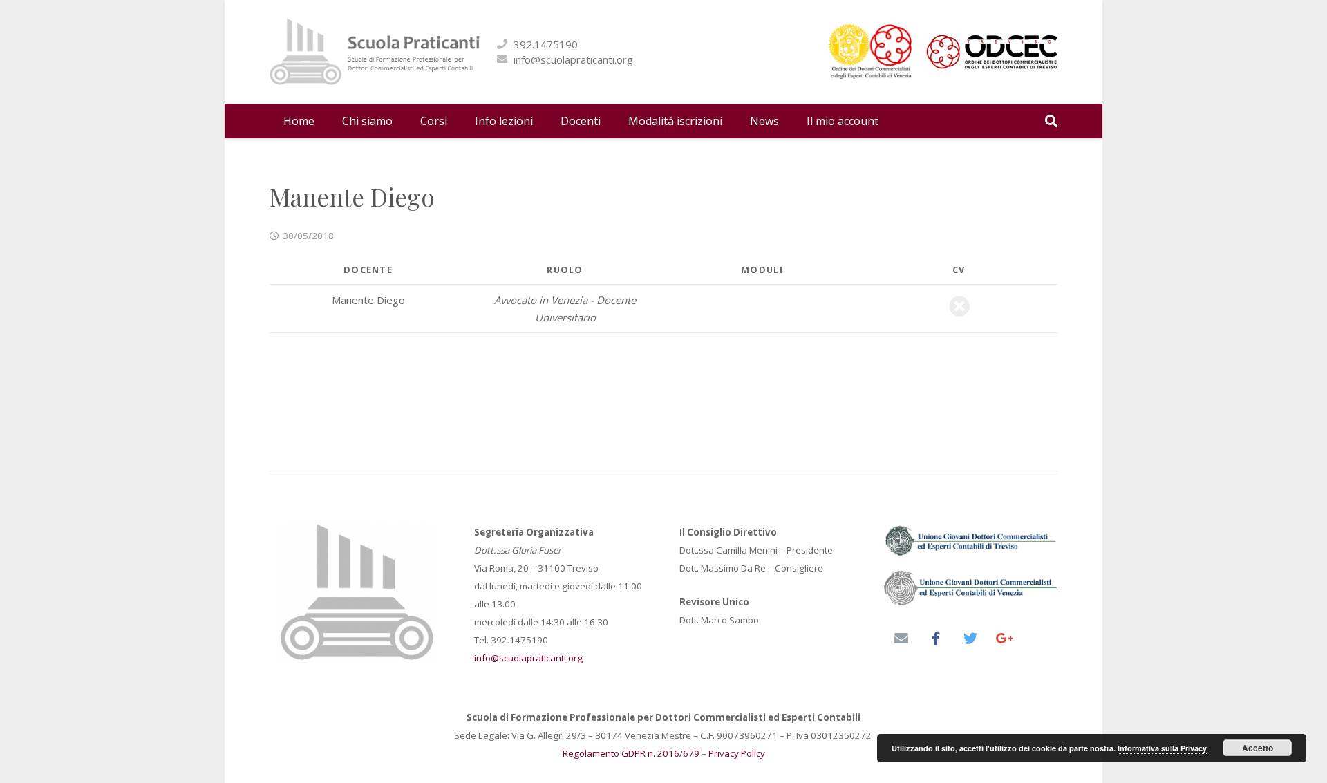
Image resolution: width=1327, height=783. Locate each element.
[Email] (901, 638)
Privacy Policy (736, 753)
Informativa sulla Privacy (1162, 748)
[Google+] (1005, 638)
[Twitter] (970, 638)
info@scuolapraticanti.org (573, 59)
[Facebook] (936, 638)
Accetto (1257, 748)
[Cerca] (1051, 120)
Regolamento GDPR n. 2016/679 (631, 753)
